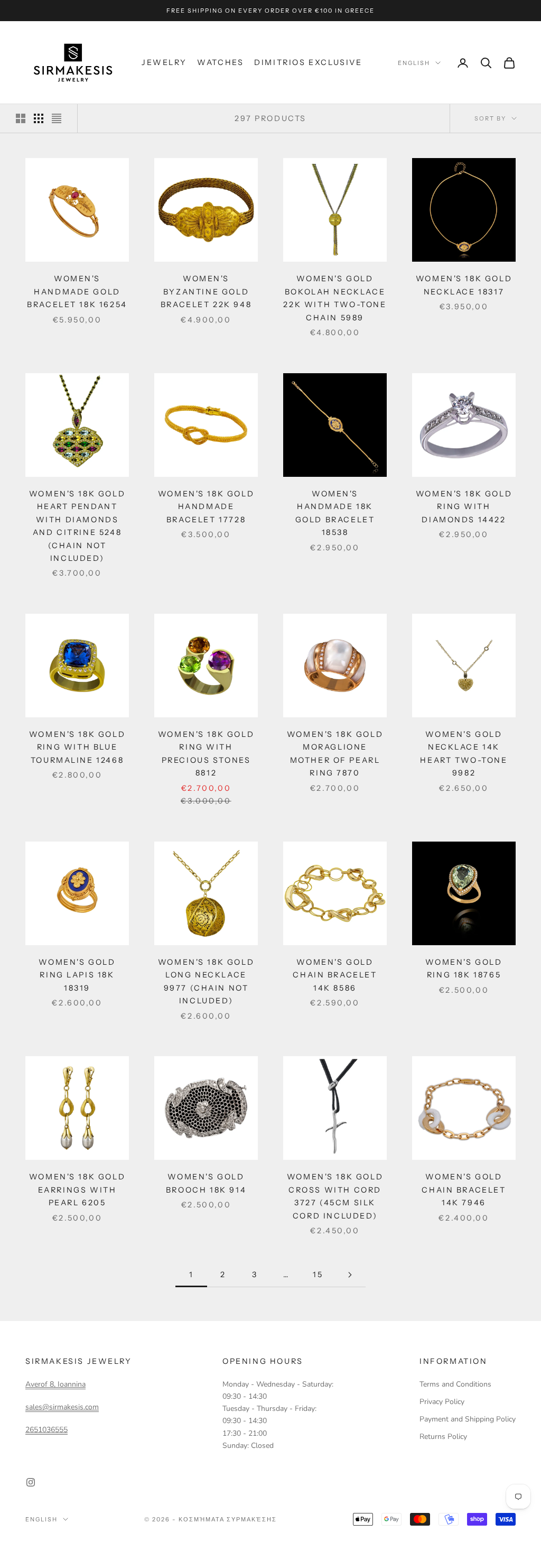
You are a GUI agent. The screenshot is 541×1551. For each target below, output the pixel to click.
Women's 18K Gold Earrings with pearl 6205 (77, 1189)
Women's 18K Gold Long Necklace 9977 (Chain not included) (206, 981)
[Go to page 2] (350, 1275)
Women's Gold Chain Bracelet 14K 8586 (335, 975)
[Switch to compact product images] (56, 118)
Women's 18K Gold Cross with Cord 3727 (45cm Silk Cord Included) (335, 1196)
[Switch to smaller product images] (38, 118)
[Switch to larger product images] (20, 118)
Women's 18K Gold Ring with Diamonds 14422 (464, 506)
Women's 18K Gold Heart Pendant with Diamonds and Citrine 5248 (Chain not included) (77, 526)
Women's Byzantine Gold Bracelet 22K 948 (206, 291)
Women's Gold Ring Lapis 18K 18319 (77, 975)
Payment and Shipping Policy (467, 1419)
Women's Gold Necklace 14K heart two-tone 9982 (463, 754)
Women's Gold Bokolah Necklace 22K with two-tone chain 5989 (334, 298)
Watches (220, 62)
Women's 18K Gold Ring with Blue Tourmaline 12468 (77, 747)
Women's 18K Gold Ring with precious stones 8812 (206, 754)
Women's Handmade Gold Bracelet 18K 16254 (77, 291)
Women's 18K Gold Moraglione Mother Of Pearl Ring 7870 (335, 754)
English (414, 63)
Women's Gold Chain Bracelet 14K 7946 (464, 1189)
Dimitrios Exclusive (308, 62)
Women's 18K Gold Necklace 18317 (464, 285)
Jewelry (164, 62)
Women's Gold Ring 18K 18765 (463, 968)
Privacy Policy (441, 1402)
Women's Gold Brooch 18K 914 (206, 1183)
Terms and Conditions (455, 1384)
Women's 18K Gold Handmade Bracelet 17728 (206, 506)
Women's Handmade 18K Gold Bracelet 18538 (335, 513)
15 (318, 1274)
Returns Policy (443, 1437)
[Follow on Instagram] (30, 1482)
